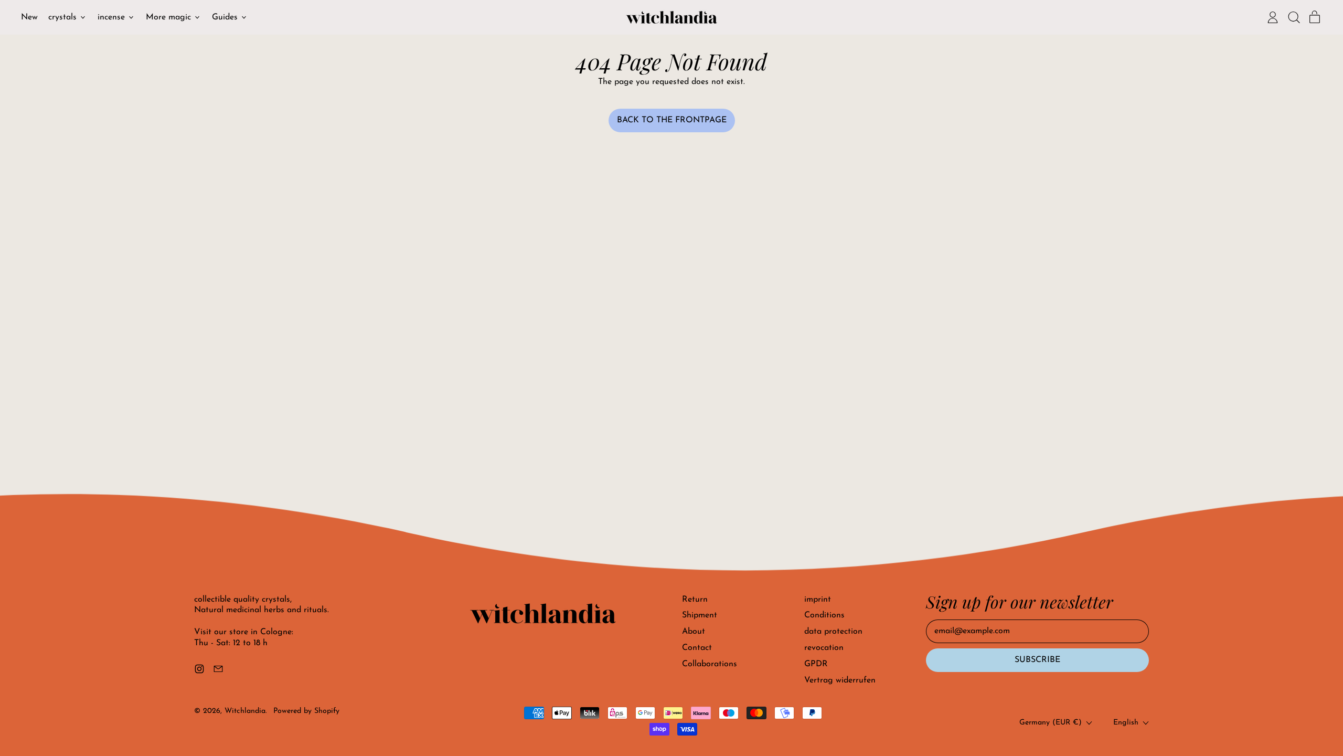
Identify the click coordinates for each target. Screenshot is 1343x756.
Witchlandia (245, 711)
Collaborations (709, 664)
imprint (817, 599)
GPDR (816, 664)
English (1125, 723)
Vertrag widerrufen (840, 680)
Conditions (824, 615)
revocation (824, 648)
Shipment (699, 615)
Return (695, 599)
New (29, 17)
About (693, 631)
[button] (1293, 17)
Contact (697, 648)
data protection (833, 631)
